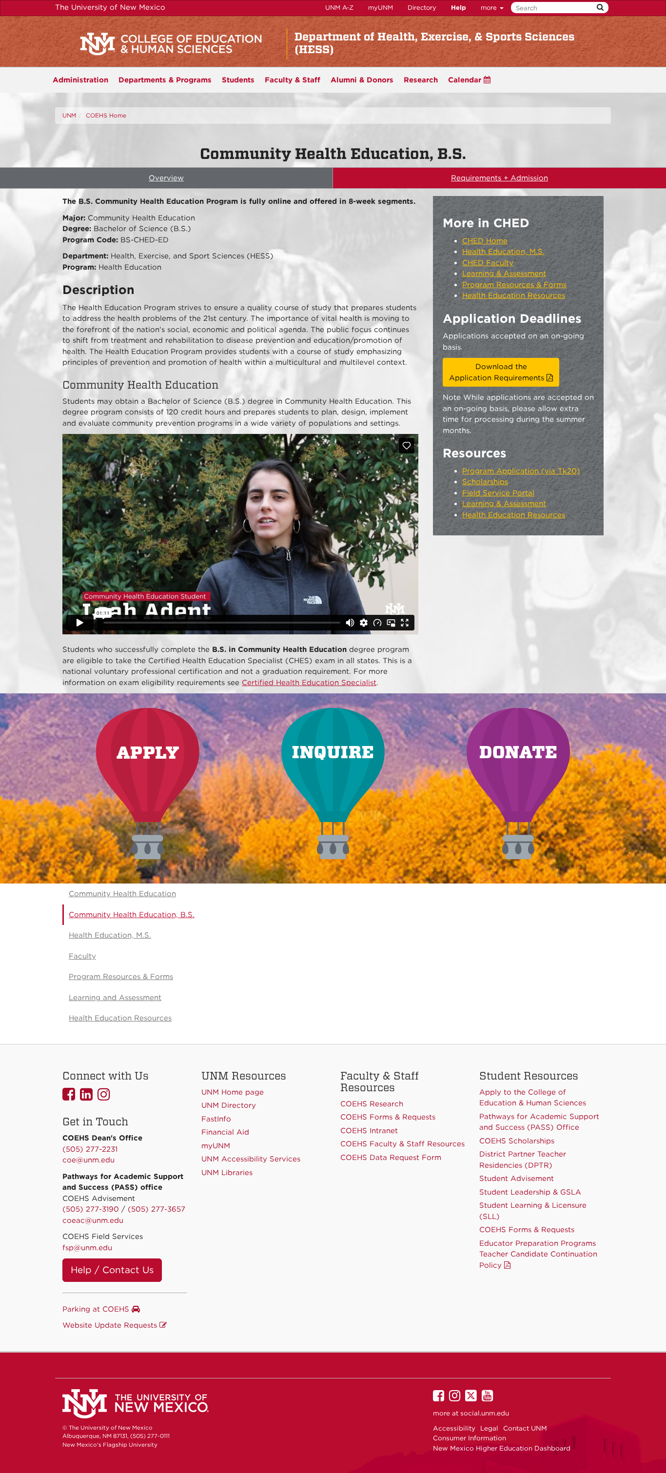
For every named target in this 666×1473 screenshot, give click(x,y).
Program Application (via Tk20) (521, 471)
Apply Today (147, 783)
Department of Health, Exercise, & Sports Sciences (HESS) (434, 43)
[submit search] (600, 7)
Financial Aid (225, 1132)
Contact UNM (525, 1428)
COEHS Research (371, 1104)
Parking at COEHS (97, 1309)
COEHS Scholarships (516, 1141)
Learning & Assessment (504, 273)
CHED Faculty (487, 262)
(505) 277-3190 (90, 1209)
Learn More (333, 783)
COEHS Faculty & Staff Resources (402, 1143)
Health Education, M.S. (503, 251)
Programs (165, 80)
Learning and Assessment (115, 997)
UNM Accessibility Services (250, 1159)
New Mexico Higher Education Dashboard (501, 1448)
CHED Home (485, 240)
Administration (80, 80)
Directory (422, 7)
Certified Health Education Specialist (309, 682)
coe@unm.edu (88, 1160)
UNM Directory (228, 1105)
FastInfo (216, 1119)
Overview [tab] (166, 178)
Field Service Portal (498, 493)
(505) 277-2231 (90, 1149)
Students (238, 80)
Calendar (466, 80)
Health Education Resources (513, 295)
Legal (489, 1428)
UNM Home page (232, 1092)
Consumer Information (469, 1438)
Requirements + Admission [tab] (499, 178)
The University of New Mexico (110, 7)
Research (421, 80)
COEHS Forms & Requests (526, 1229)
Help (458, 7)
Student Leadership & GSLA (530, 1192)
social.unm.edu (484, 1413)
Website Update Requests (110, 1325)
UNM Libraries (227, 1172)
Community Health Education (122, 893)
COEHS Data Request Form (390, 1157)
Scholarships (485, 481)
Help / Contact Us (112, 1270)
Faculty (82, 956)
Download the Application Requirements (498, 372)
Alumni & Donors (362, 80)
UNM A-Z (339, 7)
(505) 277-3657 (156, 1209)
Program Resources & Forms (514, 284)
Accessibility (454, 1428)
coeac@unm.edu (92, 1220)
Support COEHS (518, 783)
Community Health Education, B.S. (132, 914)
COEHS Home (106, 115)
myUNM (380, 7)
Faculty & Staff (292, 80)
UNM (69, 115)
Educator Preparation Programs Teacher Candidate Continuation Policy (538, 1254)
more (490, 7)
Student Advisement (516, 1178)
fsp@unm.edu (87, 1247)
